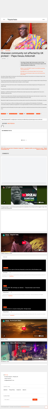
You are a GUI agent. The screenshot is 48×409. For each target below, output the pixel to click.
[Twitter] (12, 403)
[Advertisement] (24, 9)
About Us (24, 389)
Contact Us (19, 389)
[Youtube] (14, 403)
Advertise (5, 389)
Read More (12, 276)
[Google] (9, 403)
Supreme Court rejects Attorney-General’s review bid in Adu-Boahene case (22, 269)
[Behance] (4, 403)
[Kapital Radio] (11, 19)
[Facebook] (6, 403)
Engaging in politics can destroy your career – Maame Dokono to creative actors (36, 149)
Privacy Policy (12, 389)
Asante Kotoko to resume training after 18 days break (17, 309)
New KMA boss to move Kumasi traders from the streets (32, 71)
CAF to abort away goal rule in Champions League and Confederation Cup (12, 149)
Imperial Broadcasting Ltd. (25, 406)
